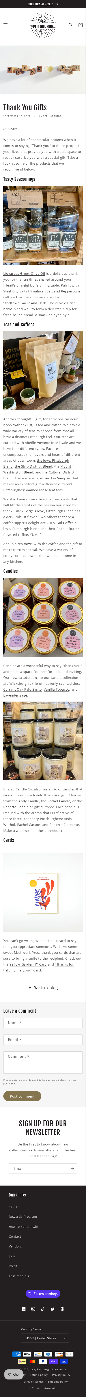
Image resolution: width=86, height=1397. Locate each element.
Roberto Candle (15, 807)
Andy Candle (29, 801)
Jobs (12, 1256)
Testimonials (19, 1276)
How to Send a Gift (24, 1227)
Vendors (15, 1246)
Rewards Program (23, 1216)
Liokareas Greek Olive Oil (24, 273)
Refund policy (39, 1374)
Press (13, 1266)
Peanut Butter (67, 528)
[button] (5, 25)
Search (14, 1207)
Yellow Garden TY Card (28, 964)
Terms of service (33, 1381)
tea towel (25, 544)
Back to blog (46, 987)
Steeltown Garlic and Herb (24, 303)
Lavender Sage (15, 695)
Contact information (45, 1388)
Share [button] (13, 129)
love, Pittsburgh (40, 1369)
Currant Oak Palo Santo (22, 689)
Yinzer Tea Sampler (55, 478)
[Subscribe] (72, 1168)
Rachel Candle (58, 801)
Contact (15, 1236)
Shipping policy (58, 1381)
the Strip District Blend (33, 466)
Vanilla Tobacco (56, 689)
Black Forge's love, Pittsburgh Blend (44, 511)
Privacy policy (61, 1374)
